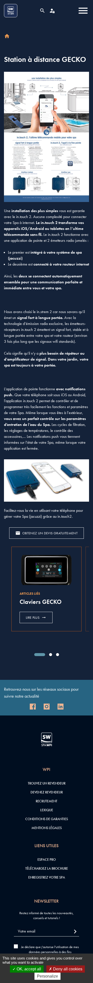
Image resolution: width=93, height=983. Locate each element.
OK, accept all (28, 969)
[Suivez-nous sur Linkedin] (60, 707)
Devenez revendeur (47, 792)
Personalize (47, 976)
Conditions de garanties (46, 819)
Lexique (46, 810)
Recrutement (46, 801)
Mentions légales (46, 828)
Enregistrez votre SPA (46, 877)
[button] (39, 654)
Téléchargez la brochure (46, 868)
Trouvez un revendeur (46, 783)
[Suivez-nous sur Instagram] (47, 707)
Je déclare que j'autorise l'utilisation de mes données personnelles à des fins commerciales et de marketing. (50, 952)
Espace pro (46, 859)
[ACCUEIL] (7, 36)
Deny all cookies (67, 969)
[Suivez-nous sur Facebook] (33, 707)
